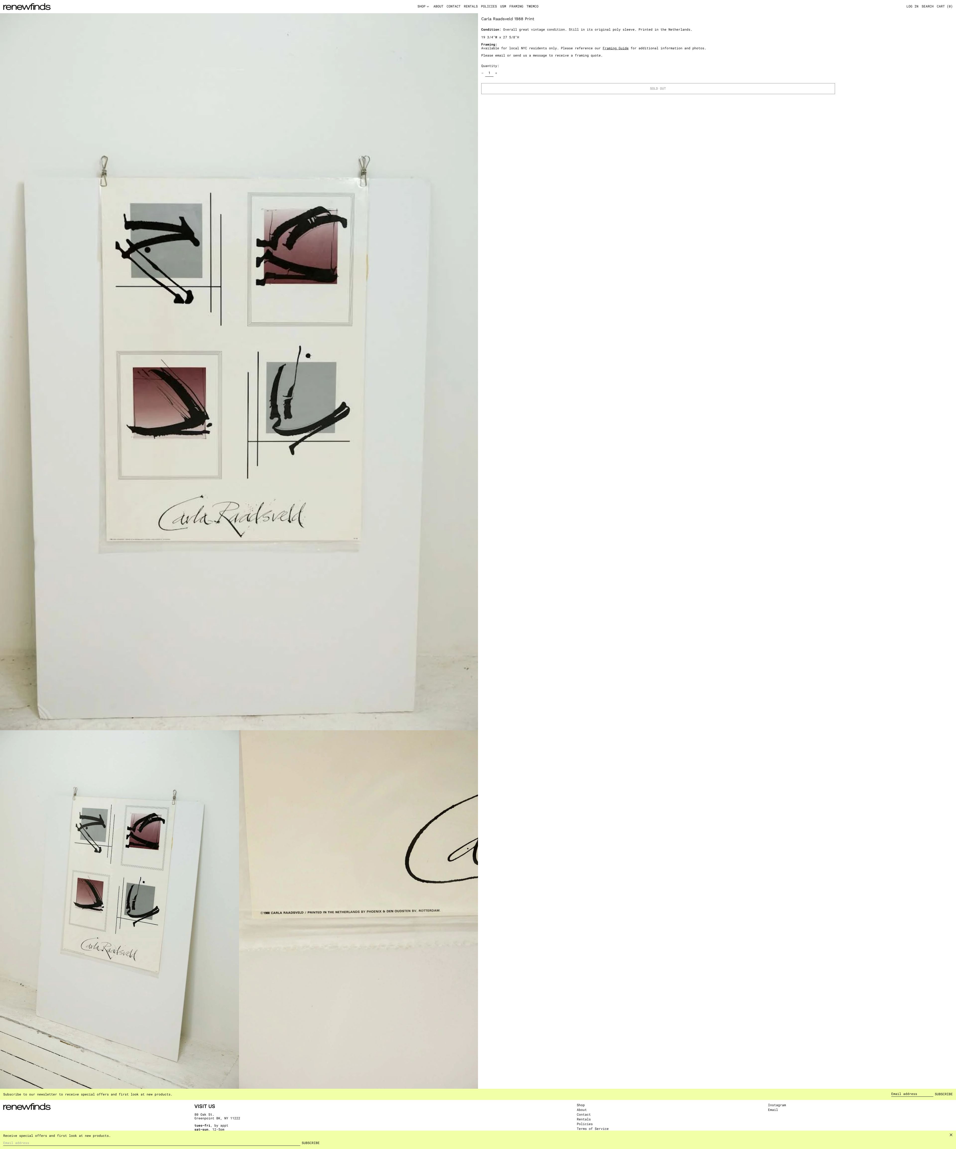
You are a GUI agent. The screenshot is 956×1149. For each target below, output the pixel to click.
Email (773, 1110)
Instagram (777, 1105)
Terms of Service (593, 1128)
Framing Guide (616, 48)
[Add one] (496, 73)
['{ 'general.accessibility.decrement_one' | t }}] (482, 73)
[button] (945, 7)
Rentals (584, 1119)
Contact (584, 1114)
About (582, 1109)
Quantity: (490, 65)
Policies (585, 1124)
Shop (581, 1105)
